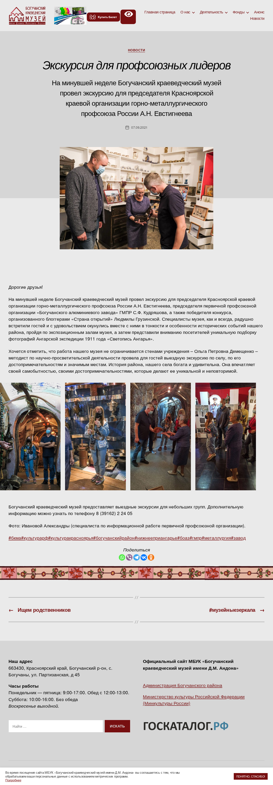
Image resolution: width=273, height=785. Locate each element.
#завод (238, 537)
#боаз (183, 537)
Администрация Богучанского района (182, 685)
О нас (185, 12)
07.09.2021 (139, 127)
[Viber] (129, 557)
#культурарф (34, 537)
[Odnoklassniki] (151, 557)
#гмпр (196, 537)
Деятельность (211, 12)
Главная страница (159, 12)
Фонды (239, 12)
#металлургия (216, 537)
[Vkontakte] (144, 557)
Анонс (259, 12)
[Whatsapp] (122, 557)
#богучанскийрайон (114, 537)
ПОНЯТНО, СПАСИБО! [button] (250, 776)
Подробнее (13, 780)
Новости (257, 18)
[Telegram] (136, 557)
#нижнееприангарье (156, 537)
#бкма (15, 537)
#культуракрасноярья (70, 537)
